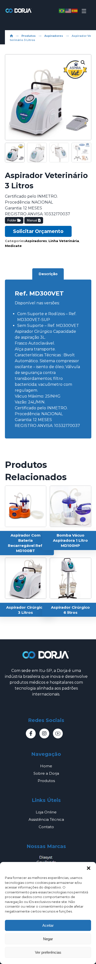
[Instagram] (44, 733)
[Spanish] (75, 10)
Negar (48, 939)
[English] (68, 10)
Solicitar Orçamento (38, 231)
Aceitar (48, 925)
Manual (32, 220)
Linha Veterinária (63, 241)
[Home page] (11, 36)
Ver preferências (48, 952)
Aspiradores (36, 241)
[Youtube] (58, 733)
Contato (46, 826)
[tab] (48, 274)
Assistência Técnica (46, 819)
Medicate (13, 246)
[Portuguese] (62, 10)
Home (46, 766)
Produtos (46, 780)
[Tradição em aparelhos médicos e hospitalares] (19, 10)
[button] (88, 868)
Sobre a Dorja (46, 773)
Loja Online (46, 812)
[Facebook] (31, 733)
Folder (12, 220)
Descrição (48, 274)
